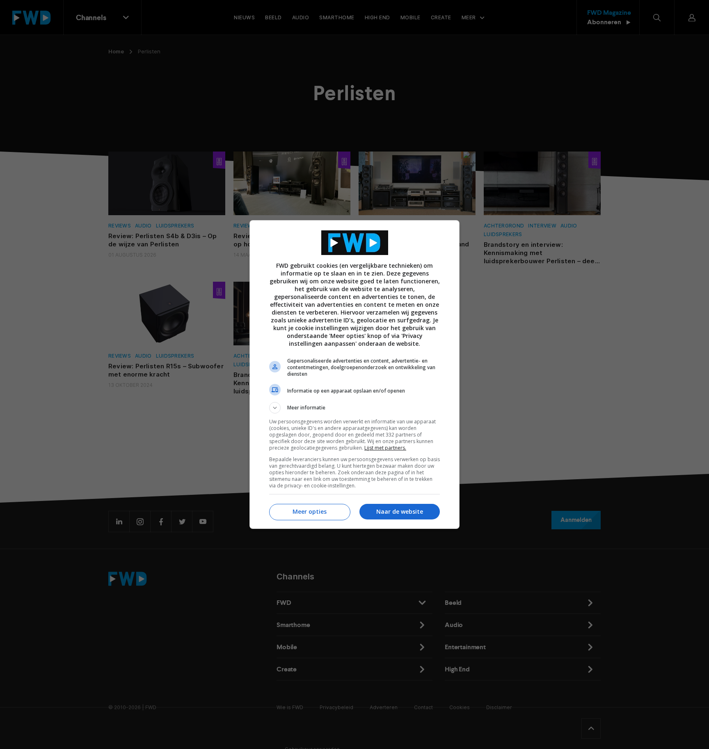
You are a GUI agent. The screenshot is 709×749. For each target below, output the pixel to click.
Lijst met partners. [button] (385, 447)
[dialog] (354, 374)
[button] (354, 408)
